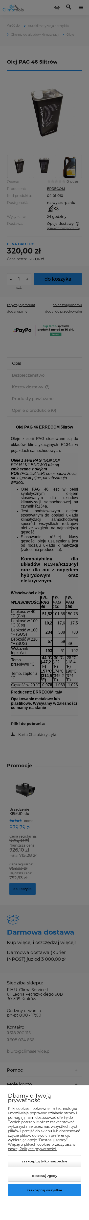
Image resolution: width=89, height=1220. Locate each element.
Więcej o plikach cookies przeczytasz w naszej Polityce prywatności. (41, 1146)
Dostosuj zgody (44, 1176)
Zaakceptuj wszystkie (44, 1190)
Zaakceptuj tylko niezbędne (44, 1161)
